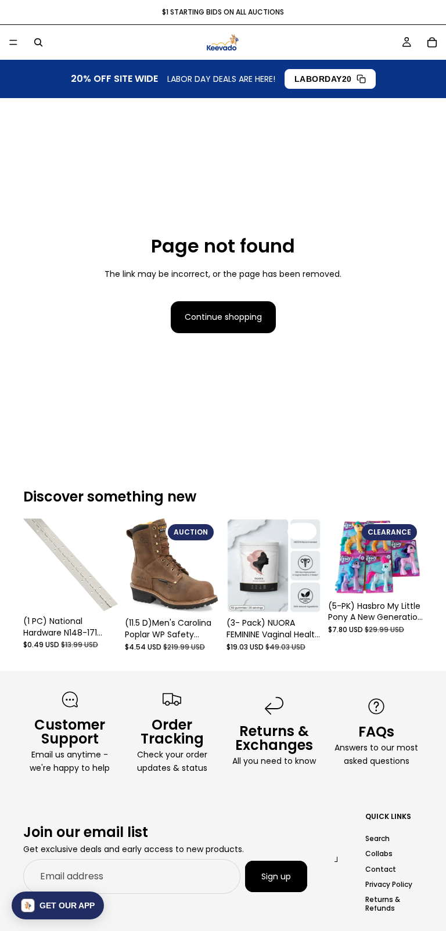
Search (377, 838)
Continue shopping (223, 317)
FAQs (376, 731)
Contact (380, 869)
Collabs (379, 853)
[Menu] (13, 42)
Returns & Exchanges (274, 738)
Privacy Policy (388, 884)
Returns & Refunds (382, 903)
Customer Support (69, 731)
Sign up (276, 876)
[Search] (38, 42)
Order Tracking (172, 731)
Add (313, 595)
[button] (58, 905)
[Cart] (432, 42)
